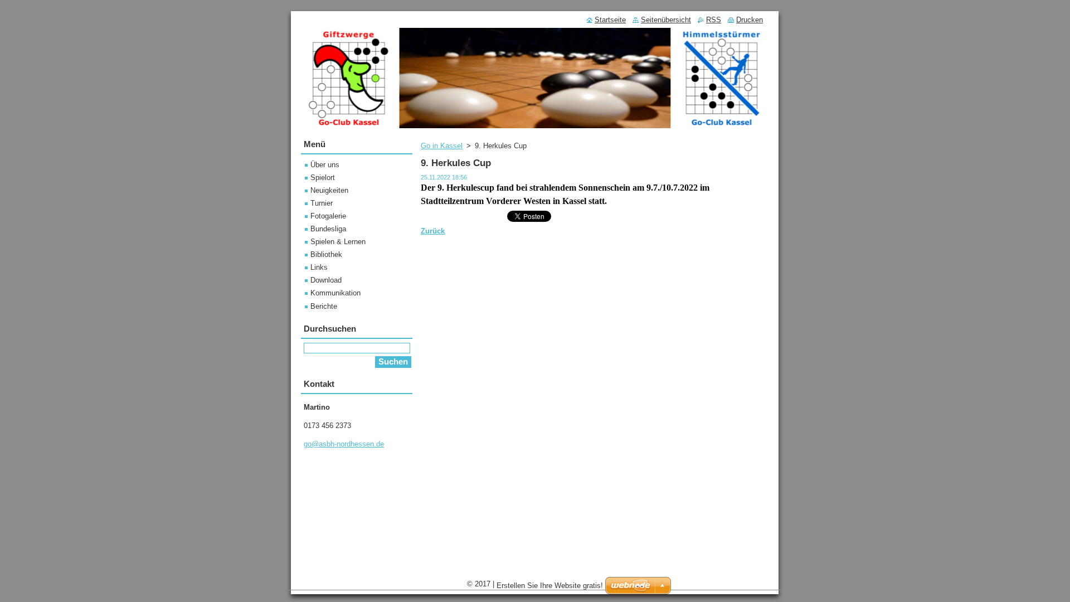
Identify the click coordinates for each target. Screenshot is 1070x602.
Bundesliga (328, 229)
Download (326, 280)
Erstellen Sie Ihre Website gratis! (550, 585)
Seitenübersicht (666, 20)
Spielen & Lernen (338, 241)
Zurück (433, 231)
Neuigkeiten (329, 190)
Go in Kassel (442, 146)
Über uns (324, 165)
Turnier (321, 203)
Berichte (323, 306)
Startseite (610, 20)
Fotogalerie (328, 216)
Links (319, 267)
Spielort (322, 177)
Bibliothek (326, 254)
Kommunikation (335, 293)
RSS (713, 20)
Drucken (749, 20)
